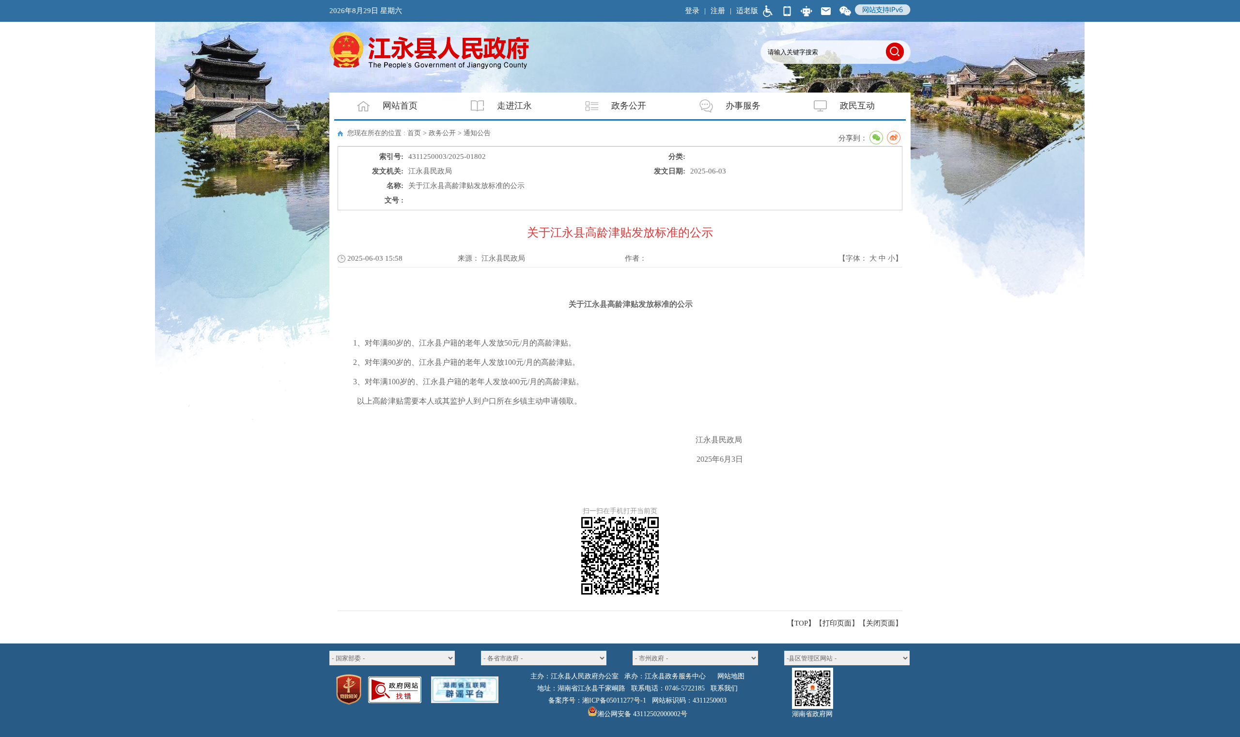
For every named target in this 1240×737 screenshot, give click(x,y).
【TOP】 (801, 623)
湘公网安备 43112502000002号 (642, 714)
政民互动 (857, 105)
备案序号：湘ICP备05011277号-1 (597, 700)
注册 (718, 11)
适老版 (747, 11)
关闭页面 (880, 623)
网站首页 (400, 105)
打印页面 (837, 623)
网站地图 (730, 676)
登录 (692, 11)
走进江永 (514, 105)
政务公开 (628, 105)
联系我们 (724, 688)
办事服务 (743, 105)
